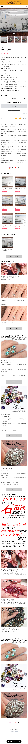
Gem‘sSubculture (14, 436)
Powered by (12, 731)
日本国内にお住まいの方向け (14, 110)
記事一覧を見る (14, 328)
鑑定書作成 (4, 95)
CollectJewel (14, 489)
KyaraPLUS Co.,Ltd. (14, 382)
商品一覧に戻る (14, 256)
